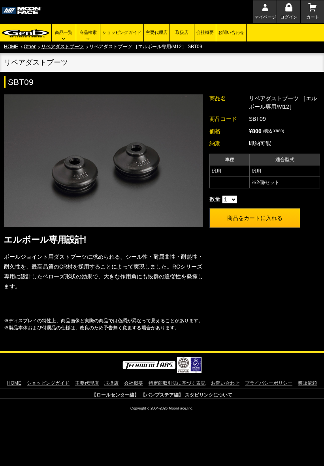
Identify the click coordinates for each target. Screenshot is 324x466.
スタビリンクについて (208, 395)
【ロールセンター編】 (115, 395)
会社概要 (205, 32)
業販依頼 (307, 383)
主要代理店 (157, 32)
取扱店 (181, 32)
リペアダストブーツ (62, 46)
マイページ (265, 17)
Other (30, 46)
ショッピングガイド (121, 32)
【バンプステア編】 (162, 395)
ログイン (289, 17)
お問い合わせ (231, 32)
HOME (11, 46)
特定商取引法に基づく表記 (177, 383)
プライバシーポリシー (268, 383)
